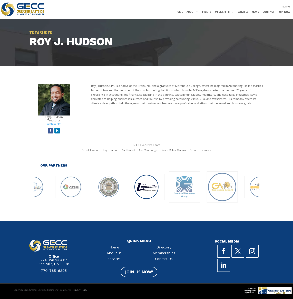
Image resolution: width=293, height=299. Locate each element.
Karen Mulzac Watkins (174, 150)
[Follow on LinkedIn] (57, 130)
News (255, 12)
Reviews (286, 7)
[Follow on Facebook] (50, 130)
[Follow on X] (237, 251)
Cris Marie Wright (148, 150)
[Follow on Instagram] (252, 251)
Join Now (284, 12)
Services (243, 12)
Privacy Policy (80, 289)
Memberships (164, 253)
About (191, 12)
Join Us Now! (139, 272)
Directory (164, 247)
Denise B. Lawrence (200, 150)
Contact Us (164, 258)
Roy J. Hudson (110, 150)
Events (206, 12)
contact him (53, 124)
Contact (269, 12)
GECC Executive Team (146, 145)
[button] (130, 214)
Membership (222, 12)
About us (114, 253)
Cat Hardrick (128, 150)
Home (179, 12)
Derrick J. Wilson (90, 150)
